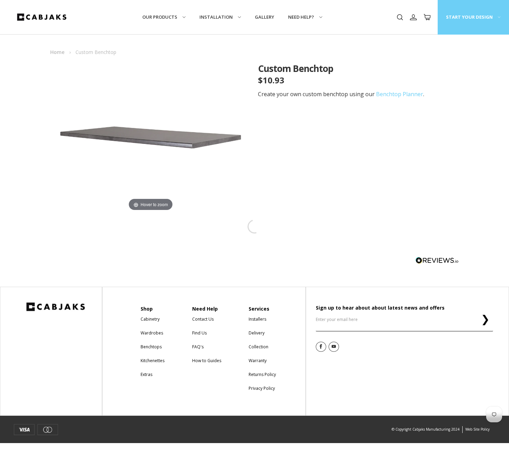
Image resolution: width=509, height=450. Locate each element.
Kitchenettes (152, 361)
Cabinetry (150, 319)
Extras (146, 374)
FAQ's (198, 347)
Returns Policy (262, 374)
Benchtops (151, 347)
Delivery (257, 333)
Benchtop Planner (399, 94)
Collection (258, 347)
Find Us (199, 333)
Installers (257, 319)
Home (57, 52)
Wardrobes (152, 333)
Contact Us (203, 319)
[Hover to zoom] (150, 137)
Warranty (258, 361)
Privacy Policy (262, 388)
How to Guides (206, 361)
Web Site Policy (477, 429)
